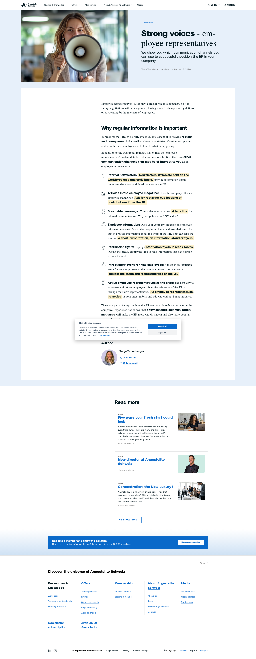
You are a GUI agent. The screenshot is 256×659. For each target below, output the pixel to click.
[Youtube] (55, 651)
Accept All (162, 326)
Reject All (162, 332)
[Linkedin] (49, 650)
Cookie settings (103, 335)
